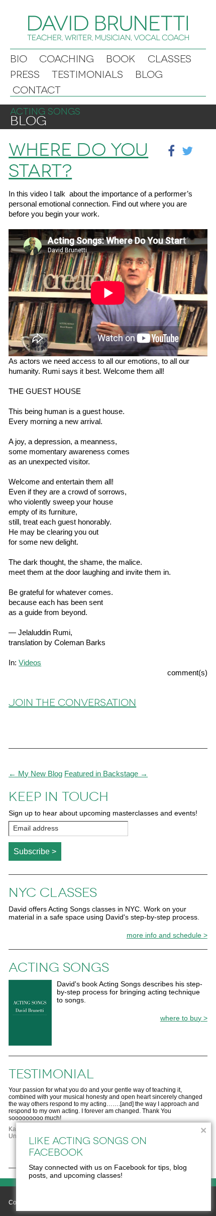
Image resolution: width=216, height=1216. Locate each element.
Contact (37, 90)
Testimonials (87, 74)
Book (121, 59)
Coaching (66, 59)
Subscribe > (35, 851)
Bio (18, 59)
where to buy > (183, 1018)
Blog (149, 74)
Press (25, 74)
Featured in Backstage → (106, 773)
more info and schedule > (167, 935)
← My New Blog (35, 773)
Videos (30, 662)
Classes (169, 59)
